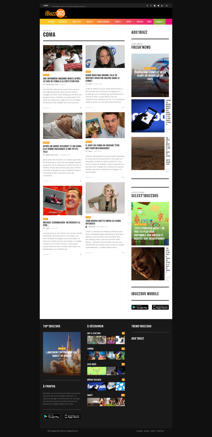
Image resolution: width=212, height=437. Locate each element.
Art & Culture (94, 333)
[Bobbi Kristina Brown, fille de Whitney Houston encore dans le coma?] (102, 56)
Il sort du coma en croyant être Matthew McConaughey (102, 146)
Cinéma (90, 348)
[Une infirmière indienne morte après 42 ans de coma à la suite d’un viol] (59, 58)
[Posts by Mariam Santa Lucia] (44, 84)
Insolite (46, 75)
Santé (89, 395)
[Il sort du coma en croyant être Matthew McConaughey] (102, 125)
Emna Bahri (92, 227)
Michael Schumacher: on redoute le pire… (61, 223)
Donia (90, 84)
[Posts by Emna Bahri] (86, 227)
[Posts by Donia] (86, 84)
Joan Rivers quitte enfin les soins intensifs (103, 222)
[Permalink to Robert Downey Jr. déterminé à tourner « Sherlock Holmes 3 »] (110, 355)
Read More (46, 108)
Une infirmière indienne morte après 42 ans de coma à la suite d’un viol (62, 80)
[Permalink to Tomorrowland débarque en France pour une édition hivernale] (110, 340)
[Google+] (151, 5)
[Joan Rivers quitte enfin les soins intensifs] (102, 198)
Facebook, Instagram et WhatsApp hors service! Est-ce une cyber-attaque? (168, 112)
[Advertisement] (129, 13)
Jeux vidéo (91, 364)
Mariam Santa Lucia (52, 84)
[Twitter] (158, 5)
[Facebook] (147, 5)
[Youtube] (162, 5)
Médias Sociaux (94, 379)
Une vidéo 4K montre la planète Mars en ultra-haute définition (168, 151)
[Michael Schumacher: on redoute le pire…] (59, 200)
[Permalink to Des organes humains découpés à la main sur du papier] (120, 340)
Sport (45, 219)
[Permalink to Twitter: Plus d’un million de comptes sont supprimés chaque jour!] (120, 386)
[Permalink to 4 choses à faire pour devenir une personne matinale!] (96, 402)
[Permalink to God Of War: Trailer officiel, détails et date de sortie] (110, 371)
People (88, 72)
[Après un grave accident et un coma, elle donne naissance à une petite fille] (59, 126)
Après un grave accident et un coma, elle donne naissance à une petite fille (62, 149)
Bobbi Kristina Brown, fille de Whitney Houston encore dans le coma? (103, 78)
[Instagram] (154, 5)
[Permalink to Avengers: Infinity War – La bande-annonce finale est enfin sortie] (120, 355)
